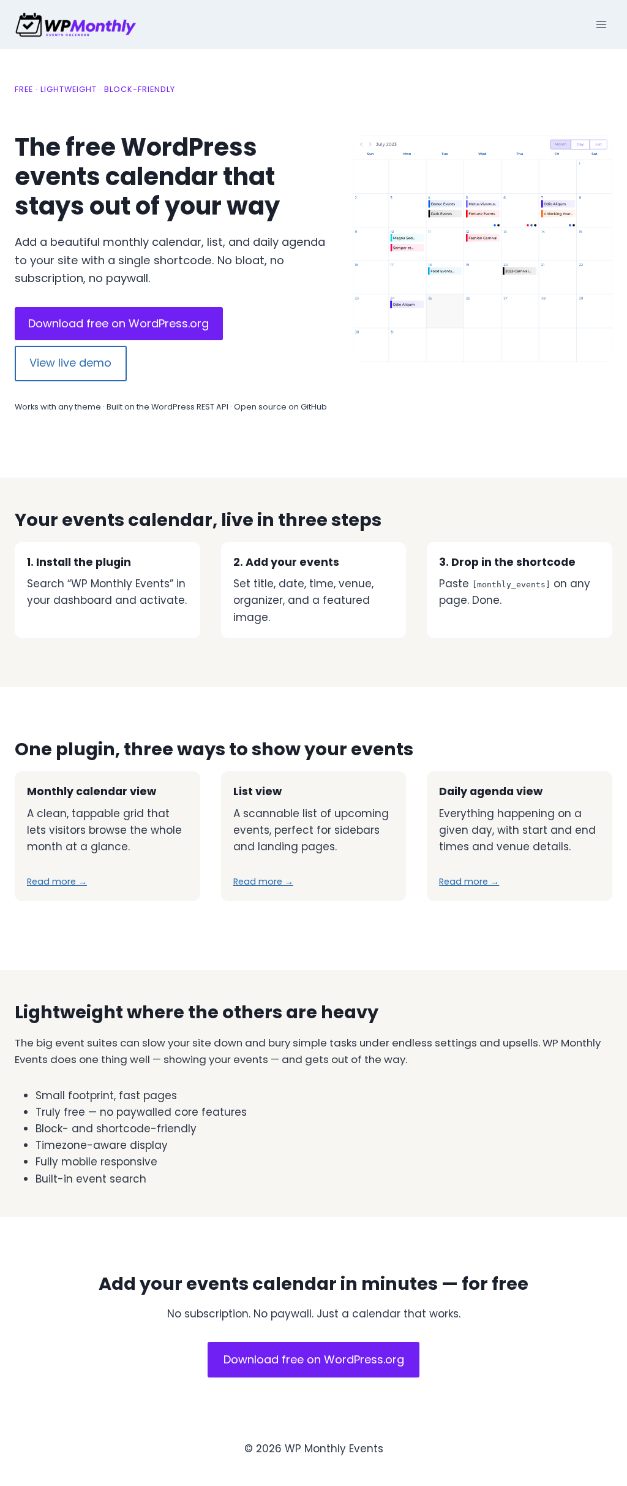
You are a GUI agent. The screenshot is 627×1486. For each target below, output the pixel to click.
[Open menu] (601, 24)
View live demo (70, 362)
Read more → (57, 881)
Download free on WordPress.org (118, 323)
